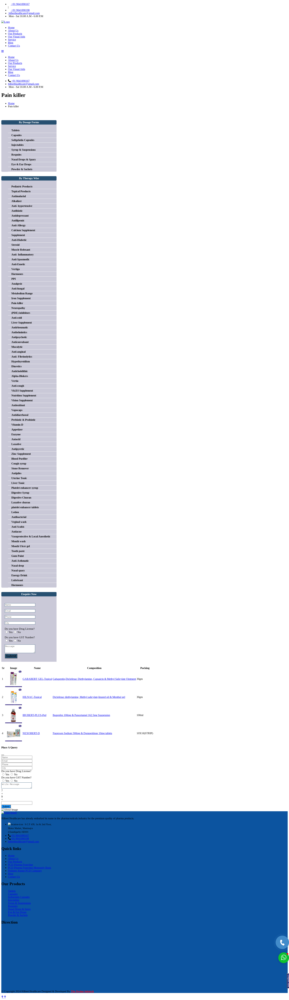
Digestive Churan (21, 497)
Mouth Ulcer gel (20, 546)
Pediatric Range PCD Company (25, 870)
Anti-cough (17, 385)
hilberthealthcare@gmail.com (24, 13)
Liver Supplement (21, 322)
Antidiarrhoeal (19, 415)
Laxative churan (20, 502)
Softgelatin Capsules (22, 140)
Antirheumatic (19, 327)
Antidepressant (20, 215)
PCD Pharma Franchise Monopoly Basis (29, 867)
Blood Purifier (19, 458)
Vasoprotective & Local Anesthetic (30, 536)
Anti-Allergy (18, 225)
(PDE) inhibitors (20, 312)
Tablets (15, 130)
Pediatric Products (21, 186)
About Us (13, 30)
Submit (11, 656)
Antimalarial (18, 196)
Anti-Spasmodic (20, 259)
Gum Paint (17, 555)
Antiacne (16, 531)
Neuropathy (18, 308)
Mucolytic (17, 346)
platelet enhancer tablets (25, 507)
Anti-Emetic (18, 264)
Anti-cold (16, 317)
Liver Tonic (18, 483)
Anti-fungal (17, 288)
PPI (13, 278)
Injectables (17, 144)
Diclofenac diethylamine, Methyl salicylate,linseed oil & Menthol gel (89, 697)
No (19, 632)
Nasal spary (18, 570)
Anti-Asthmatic (20, 560)
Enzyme (16, 434)
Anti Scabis (17, 526)
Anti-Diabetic (19, 240)
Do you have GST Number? (20, 637)
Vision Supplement (22, 400)
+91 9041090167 (20, 4)
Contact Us (14, 45)
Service (12, 39)
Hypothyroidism (20, 361)
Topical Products (21, 191)
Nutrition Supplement (23, 395)
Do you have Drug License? (20, 628)
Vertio (14, 380)
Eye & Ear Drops (21, 164)
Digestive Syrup (20, 492)
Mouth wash (18, 541)
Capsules (16, 135)
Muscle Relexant (20, 249)
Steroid (15, 244)
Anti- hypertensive (21, 205)
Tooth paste (18, 551)
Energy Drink (19, 575)
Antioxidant (18, 405)
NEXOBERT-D (31, 733)
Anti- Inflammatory (22, 254)
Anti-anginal (18, 351)
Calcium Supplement (23, 230)
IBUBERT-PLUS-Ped (34, 715)
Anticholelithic (19, 371)
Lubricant (17, 580)
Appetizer (17, 429)
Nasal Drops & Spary (23, 159)
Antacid (15, 439)
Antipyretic (17, 449)
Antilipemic (17, 220)
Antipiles (16, 473)
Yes (11, 632)
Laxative (16, 444)
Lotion (15, 512)
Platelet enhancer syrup (24, 487)
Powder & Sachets (21, 169)
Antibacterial (18, 517)
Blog (10, 42)
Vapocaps (16, 410)
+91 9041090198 (20, 10)
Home (11, 27)
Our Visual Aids (16, 36)
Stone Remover (20, 468)
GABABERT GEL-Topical (37, 679)
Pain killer (17, 303)
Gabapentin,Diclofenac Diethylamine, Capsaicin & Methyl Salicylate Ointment (94, 679)
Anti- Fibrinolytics (21, 356)
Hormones (17, 585)
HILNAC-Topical (32, 697)
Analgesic (16, 283)
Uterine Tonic (19, 478)
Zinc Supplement (21, 453)
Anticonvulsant (20, 342)
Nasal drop (17, 565)
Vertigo (15, 269)
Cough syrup (18, 463)
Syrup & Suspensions (23, 149)
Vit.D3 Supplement (22, 390)
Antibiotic (17, 210)
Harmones (17, 274)
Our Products (15, 33)
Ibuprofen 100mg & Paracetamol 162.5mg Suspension (81, 715)
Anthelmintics (19, 332)
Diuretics (16, 366)
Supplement (18, 235)
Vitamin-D (17, 424)
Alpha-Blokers (19, 376)
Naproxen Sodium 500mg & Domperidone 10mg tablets (82, 733)
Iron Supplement (21, 298)
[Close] (2, 754)
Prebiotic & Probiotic (23, 419)
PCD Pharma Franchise (20, 864)
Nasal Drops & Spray (19, 909)
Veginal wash (18, 521)
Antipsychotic (19, 337)
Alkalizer (16, 201)
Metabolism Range (22, 293)
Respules (16, 154)
